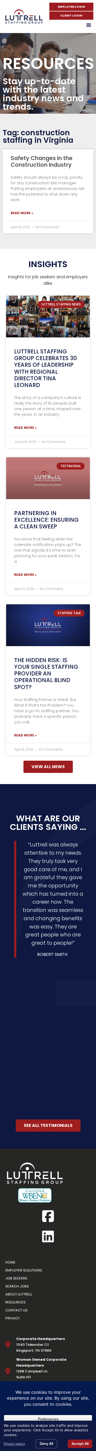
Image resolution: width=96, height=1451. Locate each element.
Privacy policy (14, 1444)
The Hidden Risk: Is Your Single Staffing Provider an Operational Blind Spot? (46, 673)
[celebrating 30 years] (48, 316)
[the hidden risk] (48, 625)
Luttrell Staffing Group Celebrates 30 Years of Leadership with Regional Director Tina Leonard (45, 368)
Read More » (22, 213)
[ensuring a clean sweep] (48, 478)
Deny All (46, 1443)
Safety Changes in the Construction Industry (42, 161)
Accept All (80, 1443)
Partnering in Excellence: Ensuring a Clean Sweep (46, 519)
